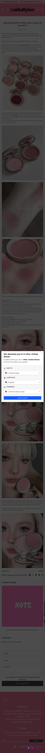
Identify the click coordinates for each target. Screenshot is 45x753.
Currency (10, 387)
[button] (34, 748)
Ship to (9, 368)
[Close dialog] (42, 353)
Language (10, 377)
